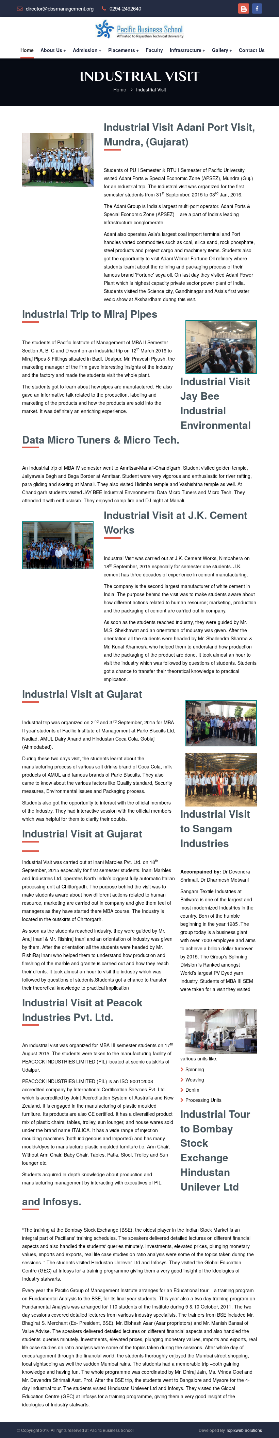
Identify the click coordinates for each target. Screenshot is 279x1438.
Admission (87, 50)
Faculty (154, 50)
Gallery (222, 50)
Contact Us (252, 50)
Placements (123, 50)
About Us (53, 50)
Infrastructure (187, 50)
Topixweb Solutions (244, 1430)
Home (27, 50)
